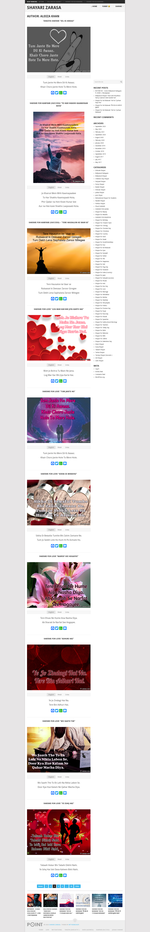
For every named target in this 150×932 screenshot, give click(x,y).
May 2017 (98, 162)
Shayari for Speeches (101, 319)
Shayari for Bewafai (101, 214)
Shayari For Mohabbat (102, 294)
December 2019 (100, 146)
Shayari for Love (100, 289)
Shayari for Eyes (100, 250)
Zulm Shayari (99, 360)
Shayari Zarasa (44, 8)
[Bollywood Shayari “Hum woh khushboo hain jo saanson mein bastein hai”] (50, 900)
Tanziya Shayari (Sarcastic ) (103, 355)
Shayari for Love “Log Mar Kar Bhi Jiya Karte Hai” (59, 309)
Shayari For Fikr (100, 258)
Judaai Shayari (99, 192)
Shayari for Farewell (101, 253)
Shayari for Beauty (101, 212)
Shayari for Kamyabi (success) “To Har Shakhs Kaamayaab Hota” (59, 104)
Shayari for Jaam (100, 275)
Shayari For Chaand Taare (103, 223)
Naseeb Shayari (100, 201)
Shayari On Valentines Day (103, 341)
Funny (41, 930)
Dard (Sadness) (88, 930)
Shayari (118, 6)
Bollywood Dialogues (101, 173)
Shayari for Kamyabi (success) (104, 278)
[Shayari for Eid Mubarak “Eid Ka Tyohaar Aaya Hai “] (67, 900)
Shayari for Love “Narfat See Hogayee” (58, 556)
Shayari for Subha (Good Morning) (106, 322)
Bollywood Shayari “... (55, 1)
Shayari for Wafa (100, 330)
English (51, 77)
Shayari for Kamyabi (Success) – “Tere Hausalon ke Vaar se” (59, 222)
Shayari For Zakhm (101, 338)
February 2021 (99, 132)
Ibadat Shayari (99, 187)
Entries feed (99, 371)
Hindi (60, 77)
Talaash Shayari (100, 349)
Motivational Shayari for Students (105, 198)
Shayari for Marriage (101, 292)
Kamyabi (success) (102, 930)
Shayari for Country (101, 234)
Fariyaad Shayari (100, 181)
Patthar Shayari (100, 203)
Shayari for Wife (100, 336)
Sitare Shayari (99, 344)
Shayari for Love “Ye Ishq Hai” (59, 803)
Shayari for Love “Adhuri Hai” (59, 639)
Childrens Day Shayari (102, 179)
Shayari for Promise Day (102, 308)
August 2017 (99, 157)
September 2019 (100, 154)
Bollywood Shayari (101, 176)
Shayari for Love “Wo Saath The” (58, 721)
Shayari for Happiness (102, 261)
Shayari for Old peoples (102, 303)
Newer (40, 886)
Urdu (67, 77)
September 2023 (100, 126)
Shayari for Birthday (101, 220)
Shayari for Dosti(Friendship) (104, 242)
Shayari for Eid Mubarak (102, 247)
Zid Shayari (98, 358)
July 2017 (98, 159)
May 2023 (98, 129)
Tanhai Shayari (99, 352)
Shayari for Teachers (101, 325)
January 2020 (99, 143)
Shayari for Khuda (101, 281)
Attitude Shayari (100, 170)
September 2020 (100, 135)
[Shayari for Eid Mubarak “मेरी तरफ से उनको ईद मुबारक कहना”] (115, 900)
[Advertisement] (108, 45)
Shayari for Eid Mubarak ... (74, 1)
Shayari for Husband (101, 270)
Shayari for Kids (100, 283)
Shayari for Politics (101, 305)
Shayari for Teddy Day (102, 327)
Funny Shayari (99, 184)
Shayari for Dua (100, 245)
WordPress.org (100, 377)
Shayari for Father (101, 256)
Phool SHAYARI (100, 206)
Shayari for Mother (101, 297)
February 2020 (99, 140)
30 (71, 886)
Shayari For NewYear (101, 300)
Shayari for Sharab (101, 316)
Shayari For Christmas (102, 231)
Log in (97, 369)
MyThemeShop (74, 924)
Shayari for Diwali (100, 239)
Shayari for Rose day (101, 314)
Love (47, 930)
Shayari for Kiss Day (101, 286)
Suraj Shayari (99, 347)
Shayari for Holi (100, 264)
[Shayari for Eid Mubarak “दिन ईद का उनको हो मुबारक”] (83, 900)
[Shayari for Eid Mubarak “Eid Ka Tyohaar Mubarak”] (99, 900)
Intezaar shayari (100, 190)
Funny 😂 (106, 6)
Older (77, 886)
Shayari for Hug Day (101, 267)
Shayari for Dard (100, 236)
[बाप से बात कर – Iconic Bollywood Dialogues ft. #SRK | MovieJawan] (34, 900)
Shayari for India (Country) (103, 272)
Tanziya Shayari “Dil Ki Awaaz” (58, 21)
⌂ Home (94, 6)
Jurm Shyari (98, 195)
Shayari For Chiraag (101, 225)
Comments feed (100, 374)
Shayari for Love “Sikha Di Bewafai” (59, 474)
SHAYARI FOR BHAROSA (103, 217)
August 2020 (99, 137)
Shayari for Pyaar (100, 311)
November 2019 (100, 148)
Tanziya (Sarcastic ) (72, 930)
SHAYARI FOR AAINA (102, 209)
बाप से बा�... (42, 1)
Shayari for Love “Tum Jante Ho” (58, 391)
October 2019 (99, 151)
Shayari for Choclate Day (103, 228)
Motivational (57, 930)
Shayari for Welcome (101, 333)
